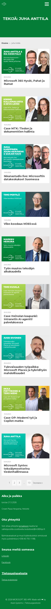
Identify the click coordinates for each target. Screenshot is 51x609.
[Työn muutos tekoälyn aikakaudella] (25, 248)
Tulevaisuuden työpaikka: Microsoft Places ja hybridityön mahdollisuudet (25, 370)
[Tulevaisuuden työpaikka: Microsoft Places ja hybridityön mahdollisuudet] (25, 347)
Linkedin (5, 556)
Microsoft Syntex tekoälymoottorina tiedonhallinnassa (17, 468)
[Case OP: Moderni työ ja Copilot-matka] (25, 398)
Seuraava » (38, 483)
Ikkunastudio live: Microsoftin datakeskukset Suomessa (24, 177)
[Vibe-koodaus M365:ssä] (25, 204)
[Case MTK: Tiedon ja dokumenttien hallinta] (25, 108)
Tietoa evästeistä (9, 579)
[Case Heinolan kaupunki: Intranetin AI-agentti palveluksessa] (25, 296)
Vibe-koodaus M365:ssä (20, 223)
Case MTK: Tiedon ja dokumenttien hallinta (19, 130)
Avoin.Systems (17, 603)
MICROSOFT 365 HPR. (22, 599)
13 (29, 482)
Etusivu (5, 43)
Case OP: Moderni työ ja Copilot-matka (20, 419)
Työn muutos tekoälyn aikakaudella (19, 270)
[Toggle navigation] (47, 4)
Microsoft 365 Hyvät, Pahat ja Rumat (24, 82)
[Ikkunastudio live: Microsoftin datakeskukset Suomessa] (25, 156)
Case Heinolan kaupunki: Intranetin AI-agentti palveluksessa (21, 319)
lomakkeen (24, 526)
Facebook (6, 562)
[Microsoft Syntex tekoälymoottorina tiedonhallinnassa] (25, 446)
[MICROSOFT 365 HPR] (18, 4)
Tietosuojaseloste (14, 573)
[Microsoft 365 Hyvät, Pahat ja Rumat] (25, 61)
